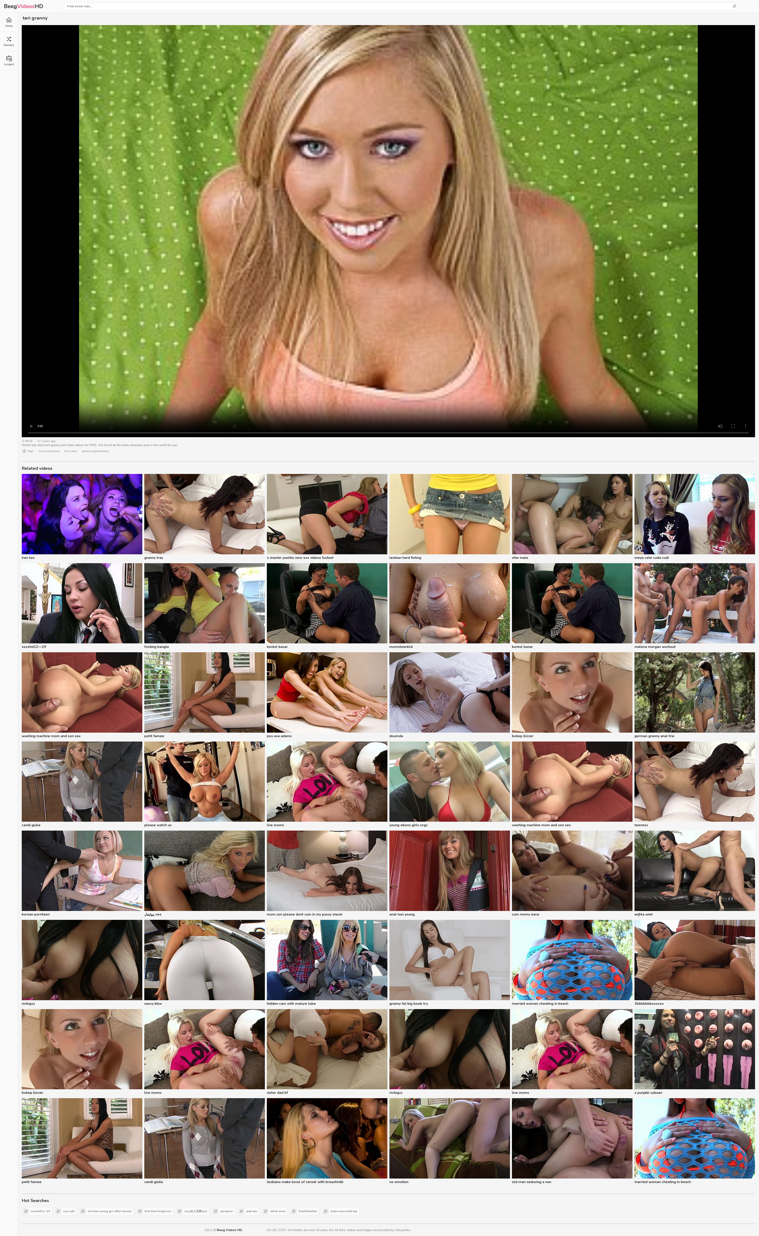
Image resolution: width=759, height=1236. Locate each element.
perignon (226, 1211)
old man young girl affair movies (109, 1211)
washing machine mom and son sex (51, 736)
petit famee (154, 736)
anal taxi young (402, 914)
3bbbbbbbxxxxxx (649, 1003)
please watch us (158, 825)
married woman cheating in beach (540, 1003)
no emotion (398, 1182)
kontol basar (277, 646)
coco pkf (69, 1211)
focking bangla (156, 646)
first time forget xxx (158, 1211)
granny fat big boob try (408, 1003)
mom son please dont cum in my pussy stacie (304, 914)
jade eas (251, 1211)
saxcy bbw (153, 1003)
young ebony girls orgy (408, 825)
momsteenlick (401, 646)
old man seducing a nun (531, 1182)
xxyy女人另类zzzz (195, 1211)
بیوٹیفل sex (152, 914)
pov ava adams (279, 736)
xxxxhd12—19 (34, 646)
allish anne (277, 1211)
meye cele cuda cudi (651, 557)
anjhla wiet (643, 914)
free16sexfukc (308, 1211)
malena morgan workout (655, 646)
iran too (28, 557)
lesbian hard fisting (405, 557)
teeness (641, 825)
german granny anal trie (654, 736)
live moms (275, 825)
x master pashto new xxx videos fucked (300, 557)
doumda (396, 736)
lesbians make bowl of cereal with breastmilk (305, 1182)
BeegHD (23, 6)
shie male (520, 557)
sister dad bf (277, 1092)
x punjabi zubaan (648, 1092)
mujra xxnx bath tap (343, 1211)
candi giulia (31, 825)
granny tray (153, 557)
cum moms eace (525, 914)
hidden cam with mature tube (291, 1003)
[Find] (734, 6)
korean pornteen (36, 914)
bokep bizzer (522, 736)
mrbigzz (28, 1003)
